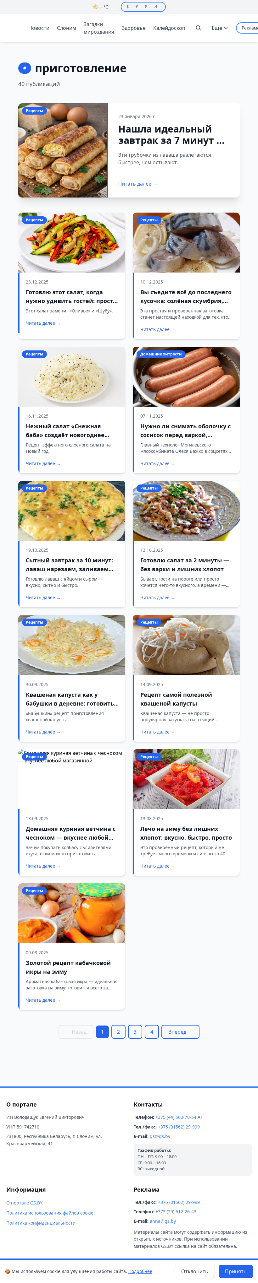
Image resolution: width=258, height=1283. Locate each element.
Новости (38, 27)
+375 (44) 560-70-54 (175, 1117)
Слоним (66, 27)
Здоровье (134, 27)
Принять (236, 1271)
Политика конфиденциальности (41, 1223)
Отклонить (194, 1271)
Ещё (217, 27)
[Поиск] (198, 28)
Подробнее (140, 1271)
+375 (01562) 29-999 (179, 1127)
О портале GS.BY (24, 1203)
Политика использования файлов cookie (49, 1213)
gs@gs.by (160, 1136)
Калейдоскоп (169, 27)
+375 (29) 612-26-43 (175, 1212)
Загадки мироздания (99, 28)
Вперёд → (180, 1031)
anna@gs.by (163, 1221)
